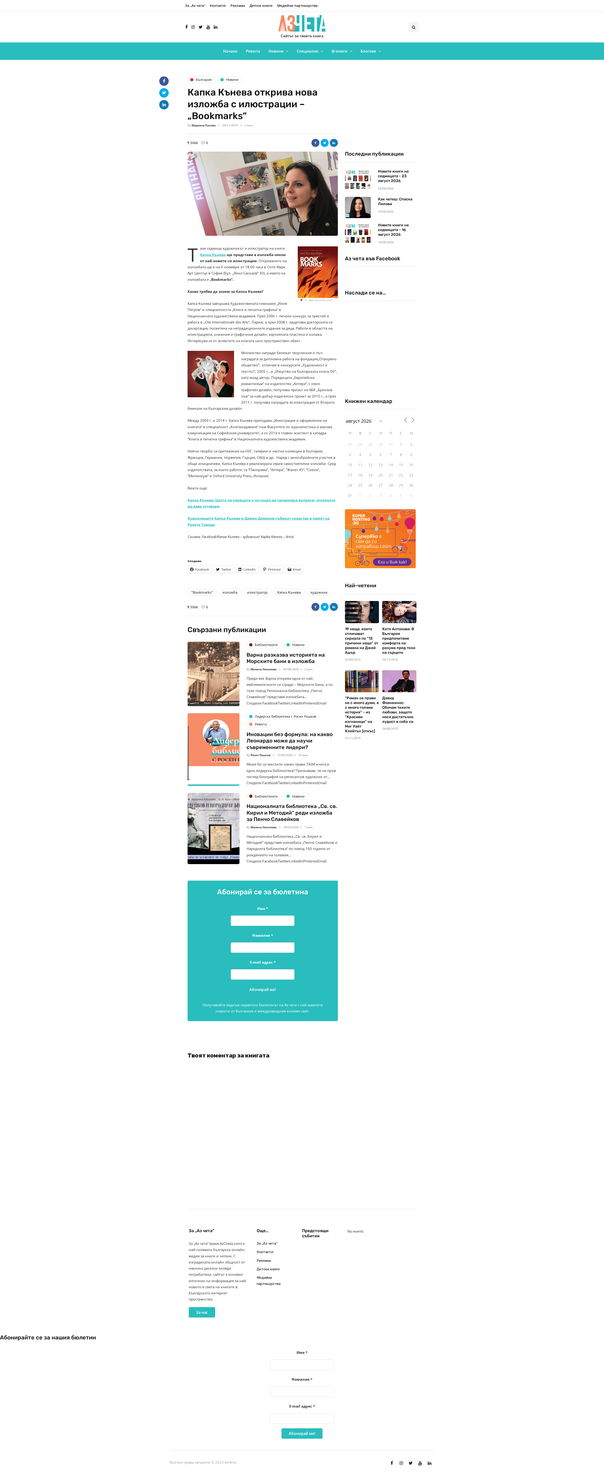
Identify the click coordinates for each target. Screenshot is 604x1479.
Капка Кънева (213, 254)
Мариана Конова (204, 125)
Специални (307, 51)
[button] (263, 194)
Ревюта (253, 51)
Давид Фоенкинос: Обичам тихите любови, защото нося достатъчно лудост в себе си (397, 710)
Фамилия (262, 935)
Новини (276, 51)
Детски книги (261, 5)
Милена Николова (264, 669)
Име (262, 908)
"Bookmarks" (202, 592)
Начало (230, 51)
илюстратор (257, 592)
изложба (229, 592)
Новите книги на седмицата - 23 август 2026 (393, 176)
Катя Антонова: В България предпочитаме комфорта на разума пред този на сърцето (398, 641)
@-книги (339, 51)
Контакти (218, 5)
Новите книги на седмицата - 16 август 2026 (393, 230)
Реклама (238, 5)
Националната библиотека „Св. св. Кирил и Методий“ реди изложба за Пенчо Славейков (292, 812)
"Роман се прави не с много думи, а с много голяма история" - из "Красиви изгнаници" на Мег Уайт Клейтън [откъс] (362, 714)
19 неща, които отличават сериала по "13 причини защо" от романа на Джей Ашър (361, 641)
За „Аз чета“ (195, 5)
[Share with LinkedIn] (334, 143)
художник (319, 592)
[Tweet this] (325, 143)
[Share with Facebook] (315, 143)
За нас (202, 1312)
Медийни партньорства (297, 5)
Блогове (368, 51)
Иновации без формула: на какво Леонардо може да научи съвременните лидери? (290, 740)
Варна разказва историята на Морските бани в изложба (286, 658)
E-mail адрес (263, 962)
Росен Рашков (260, 755)
